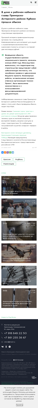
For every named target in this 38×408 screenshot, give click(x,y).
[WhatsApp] (10, 152)
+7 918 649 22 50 (15, 333)
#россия (6, 159)
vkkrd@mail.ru (9, 342)
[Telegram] (13, 152)
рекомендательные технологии (10, 383)
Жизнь (10, 7)
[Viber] (8, 152)
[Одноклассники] (5, 152)
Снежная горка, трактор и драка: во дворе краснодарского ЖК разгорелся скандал (17, 113)
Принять (19, 405)
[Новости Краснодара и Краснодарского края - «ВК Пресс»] (5, 3)
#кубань (19, 159)
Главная (4, 7)
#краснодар (8, 164)
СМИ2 (3, 173)
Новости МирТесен (8, 317)
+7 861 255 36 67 (15, 337)
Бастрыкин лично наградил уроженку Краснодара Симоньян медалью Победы (16, 135)
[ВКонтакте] (2, 152)
